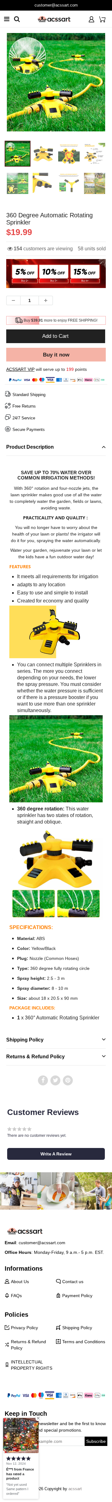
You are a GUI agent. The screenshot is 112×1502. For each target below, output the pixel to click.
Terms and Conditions (83, 1341)
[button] (56, 1154)
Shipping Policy (77, 1327)
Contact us (72, 1281)
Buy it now (56, 355)
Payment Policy (77, 1295)
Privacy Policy (24, 1327)
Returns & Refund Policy (28, 1344)
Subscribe (96, 1441)
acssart (75, 1488)
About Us (20, 1281)
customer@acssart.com (56, 5)
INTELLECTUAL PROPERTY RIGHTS (31, 1365)
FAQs (16, 1295)
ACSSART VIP (20, 369)
